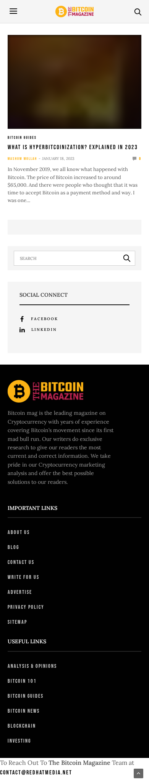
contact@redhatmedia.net (36, 772)
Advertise (20, 592)
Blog (13, 547)
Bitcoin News (24, 711)
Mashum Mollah (22, 158)
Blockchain (22, 726)
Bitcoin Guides (22, 138)
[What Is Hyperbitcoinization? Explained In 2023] (74, 82)
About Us (19, 532)
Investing (19, 741)
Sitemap (17, 622)
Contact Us (21, 562)
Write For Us (23, 577)
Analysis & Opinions (32, 666)
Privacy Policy (26, 607)
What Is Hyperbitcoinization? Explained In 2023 (73, 147)
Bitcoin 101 (22, 681)
